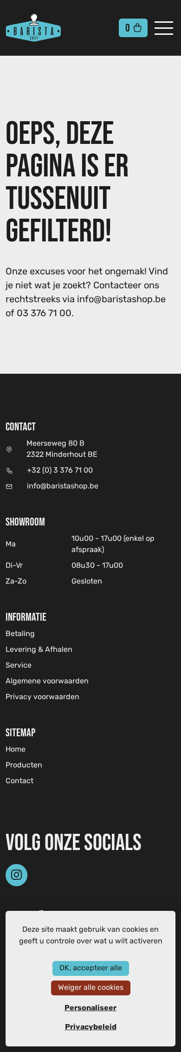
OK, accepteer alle (90, 968)
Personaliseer (90, 1008)
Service (19, 665)
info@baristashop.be (62, 486)
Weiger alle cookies (90, 988)
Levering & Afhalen (39, 650)
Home (16, 749)
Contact (19, 781)
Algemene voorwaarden (47, 681)
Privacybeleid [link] (90, 1027)
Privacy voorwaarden (42, 697)
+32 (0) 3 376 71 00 (60, 470)
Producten (24, 765)
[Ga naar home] (48, 27)
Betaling (20, 634)
